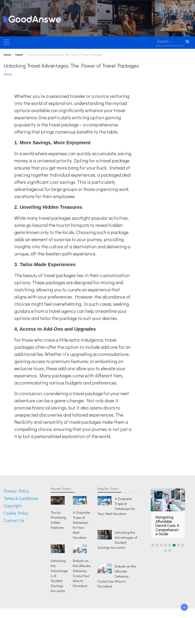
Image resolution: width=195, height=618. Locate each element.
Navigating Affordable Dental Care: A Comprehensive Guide (167, 525)
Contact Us (14, 520)
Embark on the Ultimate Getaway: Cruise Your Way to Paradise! (81, 573)
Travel (8, 74)
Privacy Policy (16, 491)
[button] (152, 545)
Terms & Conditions (21, 498)
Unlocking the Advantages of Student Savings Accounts (117, 540)
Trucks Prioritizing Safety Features (58, 520)
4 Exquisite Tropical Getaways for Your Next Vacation (81, 525)
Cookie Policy (16, 513)
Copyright (12, 505)
